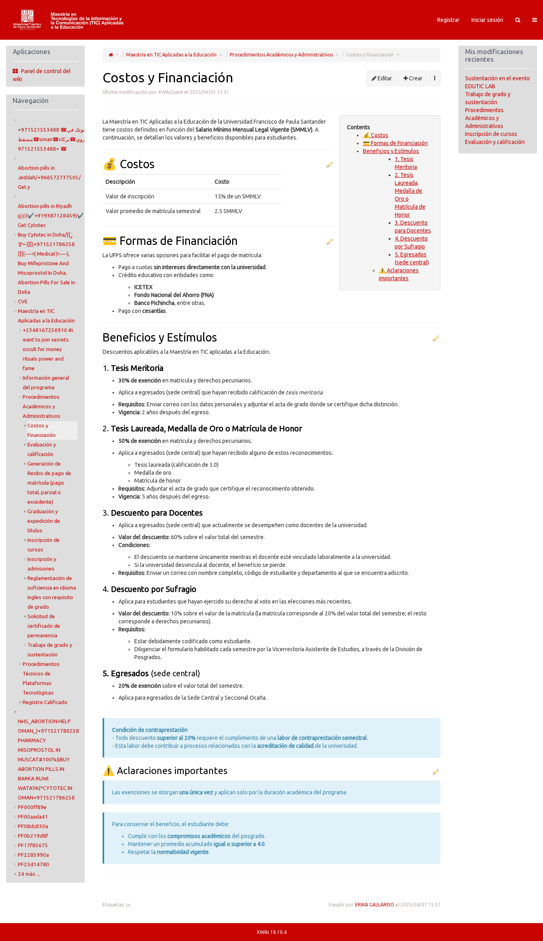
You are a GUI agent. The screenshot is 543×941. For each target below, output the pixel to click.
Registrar (448, 20)
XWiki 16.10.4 (272, 932)
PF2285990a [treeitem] (33, 855)
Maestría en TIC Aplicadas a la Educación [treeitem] (46, 316)
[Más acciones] (434, 78)
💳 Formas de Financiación (395, 143)
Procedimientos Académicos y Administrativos (281, 54)
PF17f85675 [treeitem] (33, 845)
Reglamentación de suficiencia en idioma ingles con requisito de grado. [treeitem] (51, 592)
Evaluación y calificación (495, 142)
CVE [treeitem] (22, 302)
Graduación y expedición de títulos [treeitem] (43, 521)
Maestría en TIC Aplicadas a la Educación (171, 54)
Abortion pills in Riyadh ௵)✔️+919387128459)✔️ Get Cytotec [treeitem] (51, 215)
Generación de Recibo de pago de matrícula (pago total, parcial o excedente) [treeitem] (49, 483)
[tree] (45, 497)
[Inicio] (111, 54)
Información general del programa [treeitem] (46, 382)
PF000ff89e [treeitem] (32, 807)
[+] (128, 905)
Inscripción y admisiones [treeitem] (41, 564)
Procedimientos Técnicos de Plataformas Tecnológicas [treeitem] (41, 678)
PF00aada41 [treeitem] (33, 817)
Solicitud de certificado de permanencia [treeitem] (43, 625)
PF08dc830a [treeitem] (33, 826)
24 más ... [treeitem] (29, 874)
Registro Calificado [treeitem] (45, 702)
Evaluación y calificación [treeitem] (41, 449)
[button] (329, 164)
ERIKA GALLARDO (374, 904)
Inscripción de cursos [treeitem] (43, 545)
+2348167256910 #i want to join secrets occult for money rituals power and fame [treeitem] (48, 349)
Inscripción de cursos (491, 134)
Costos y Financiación (370, 54)
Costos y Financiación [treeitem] (41, 430)
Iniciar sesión (487, 20)
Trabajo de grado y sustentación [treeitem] (49, 650)
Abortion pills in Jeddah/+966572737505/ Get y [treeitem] (49, 177)
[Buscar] (517, 20)
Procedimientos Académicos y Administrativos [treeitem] (41, 406)
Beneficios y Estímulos (391, 151)
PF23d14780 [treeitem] (33, 864)
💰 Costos (375, 135)
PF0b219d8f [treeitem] (33, 836)
